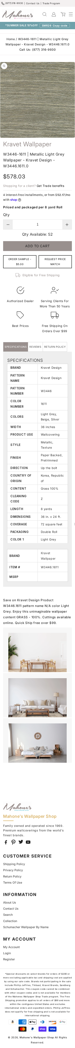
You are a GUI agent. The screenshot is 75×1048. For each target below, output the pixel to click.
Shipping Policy (14, 864)
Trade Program (51, 3)
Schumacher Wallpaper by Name (26, 927)
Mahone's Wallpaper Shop (37, 1037)
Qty (6, 215)
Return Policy (12, 876)
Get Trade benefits (50, 186)
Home (10, 39)
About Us (9, 902)
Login (7, 953)
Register (9, 959)
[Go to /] (17, 14)
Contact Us (33, 3)
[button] (69, 14)
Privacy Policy (13, 870)
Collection (10, 921)
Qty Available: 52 (37, 234)
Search (8, 914)
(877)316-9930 (14, 3)
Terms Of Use (12, 882)
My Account (11, 947)
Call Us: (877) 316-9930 (37, 49)
